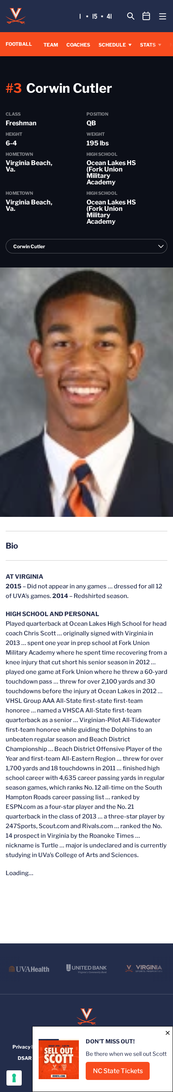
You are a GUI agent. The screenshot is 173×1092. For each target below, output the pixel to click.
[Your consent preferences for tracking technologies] (14, 1078)
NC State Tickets (121, 1073)
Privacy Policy (29, 1047)
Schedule (112, 45)
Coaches (78, 45)
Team (50, 45)
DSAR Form (31, 1058)
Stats (148, 45)
